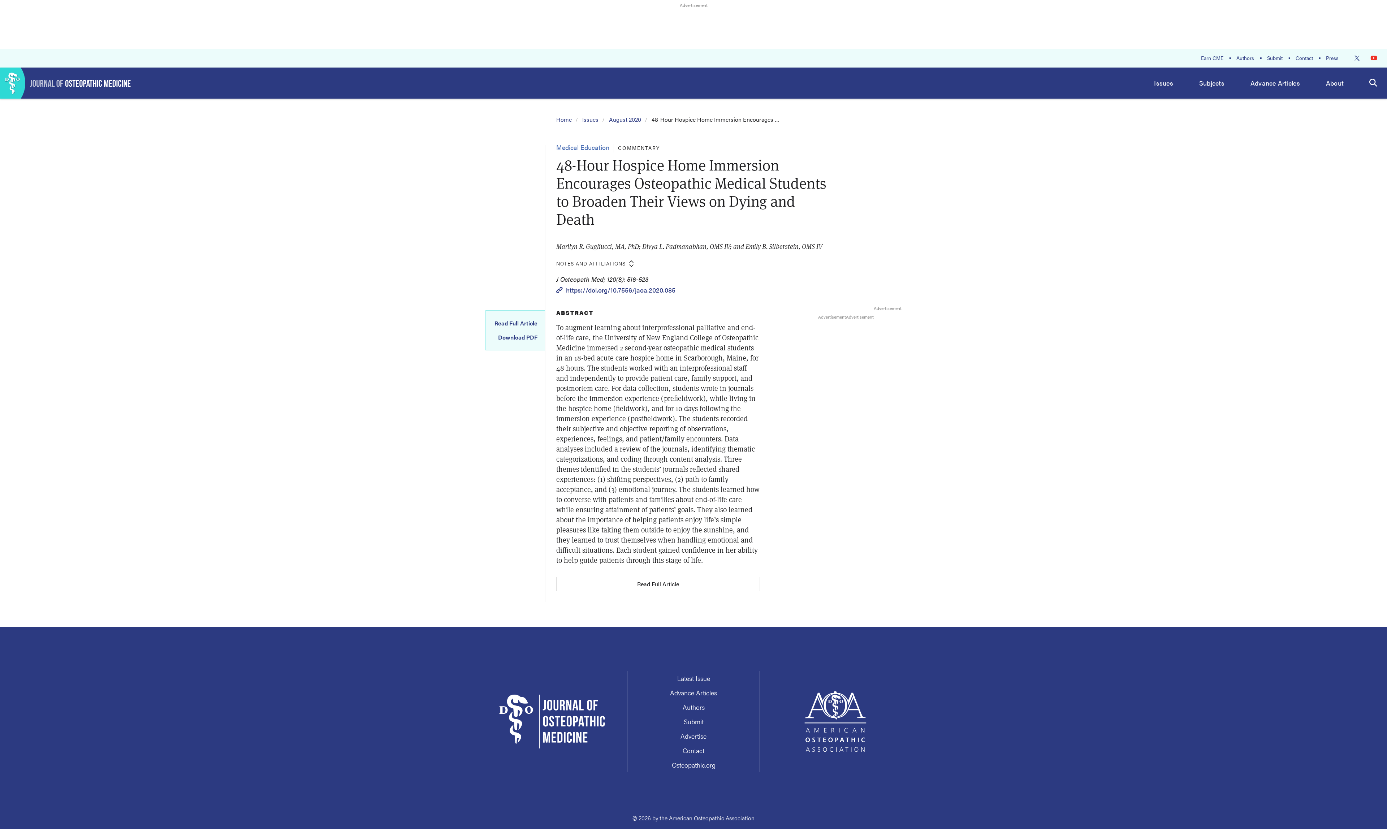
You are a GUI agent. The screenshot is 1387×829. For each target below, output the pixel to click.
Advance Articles (1275, 82)
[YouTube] (1374, 57)
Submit (1275, 57)
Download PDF (517, 337)
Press (1332, 57)
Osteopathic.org (694, 764)
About (1335, 82)
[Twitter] (1357, 58)
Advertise (693, 736)
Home (564, 119)
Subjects (1211, 82)
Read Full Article (515, 323)
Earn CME (1212, 57)
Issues (1163, 82)
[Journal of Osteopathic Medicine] (65, 83)
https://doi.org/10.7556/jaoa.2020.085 (620, 289)
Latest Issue (693, 678)
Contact (1304, 57)
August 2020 (625, 119)
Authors (1245, 57)
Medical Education (582, 147)
